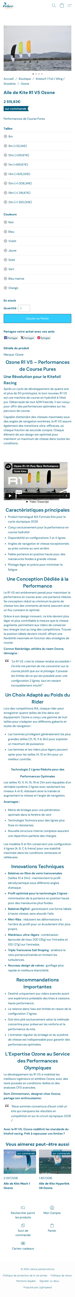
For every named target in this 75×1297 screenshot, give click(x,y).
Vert (11, 269)
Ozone (25, 84)
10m (18, 155)
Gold (11, 260)
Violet (12, 241)
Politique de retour (61, 1275)
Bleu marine (16, 279)
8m (10, 136)
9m (17, 146)
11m (18, 164)
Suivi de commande (23, 1233)
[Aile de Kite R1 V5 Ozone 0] (37, 48)
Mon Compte (52, 1213)
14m (19, 174)
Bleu (11, 232)
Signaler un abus (49, 1281)
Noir (11, 222)
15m (20, 183)
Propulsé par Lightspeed (37, 1287)
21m (20, 202)
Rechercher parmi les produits (23, 1215)
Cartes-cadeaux (23, 1248)
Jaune (12, 250)
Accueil (9, 79)
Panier (52, 1231)
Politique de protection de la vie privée (25, 1275)
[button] (8, 5)
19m (19, 193)
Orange (13, 288)
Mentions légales (26, 1281)
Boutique (25, 79)
